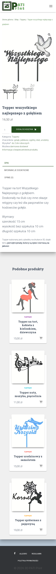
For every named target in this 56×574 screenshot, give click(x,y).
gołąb (17, 140)
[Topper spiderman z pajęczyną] (28, 494)
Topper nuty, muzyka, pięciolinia (28, 394)
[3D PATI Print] (14, 6)
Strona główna (7, 20)
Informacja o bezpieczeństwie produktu (20, 150)
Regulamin (36, 554)
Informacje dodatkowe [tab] (16, 170)
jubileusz (24, 140)
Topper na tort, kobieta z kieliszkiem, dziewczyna (28, 327)
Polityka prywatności (28, 561)
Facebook (15, 553)
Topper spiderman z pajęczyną (28, 521)
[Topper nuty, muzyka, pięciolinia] (28, 367)
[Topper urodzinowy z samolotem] (28, 430)
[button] (49, 34)
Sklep (17, 20)
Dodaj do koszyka (24, 129)
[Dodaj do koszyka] (40, 338)
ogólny (32, 140)
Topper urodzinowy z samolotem (28, 458)
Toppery (23, 20)
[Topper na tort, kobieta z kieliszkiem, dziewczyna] (28, 296)
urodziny (45, 140)
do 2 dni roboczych (20, 143)
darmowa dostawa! (19, 146)
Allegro (23, 554)
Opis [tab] (6, 163)
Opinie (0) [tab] (8, 177)
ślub (38, 140)
